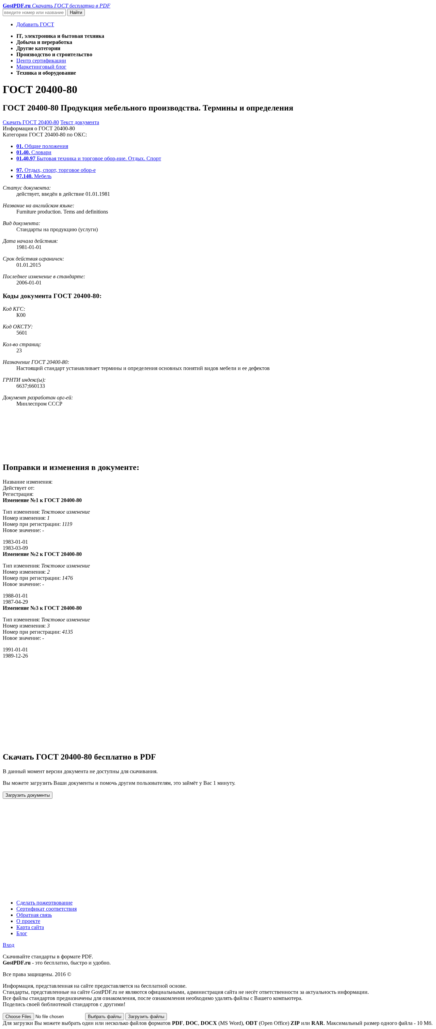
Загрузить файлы (146, 1016)
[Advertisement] (207, 434)
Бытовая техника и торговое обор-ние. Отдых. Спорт (88, 158)
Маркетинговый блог (41, 67)
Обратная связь (34, 915)
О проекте (28, 921)
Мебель (33, 176)
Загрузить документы (27, 795)
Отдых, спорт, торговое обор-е (56, 170)
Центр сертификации (41, 60)
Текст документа (79, 122)
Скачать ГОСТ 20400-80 (31, 122)
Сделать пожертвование (44, 903)
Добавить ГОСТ (35, 24)
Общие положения (42, 146)
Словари (33, 152)
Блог (21, 933)
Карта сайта (30, 927)
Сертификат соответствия (46, 909)
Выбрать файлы (104, 1016)
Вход (8, 945)
